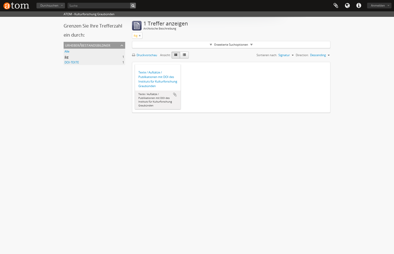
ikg (66, 57)
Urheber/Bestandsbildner (87, 45)
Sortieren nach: (267, 55)
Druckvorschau (146, 55)
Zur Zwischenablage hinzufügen (175, 94)
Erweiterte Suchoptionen (231, 45)
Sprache (347, 5)
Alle (67, 51)
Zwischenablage (336, 5)
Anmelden (378, 5)
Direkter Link (358, 5)
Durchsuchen (49, 5)
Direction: (302, 55)
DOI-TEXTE (72, 62)
